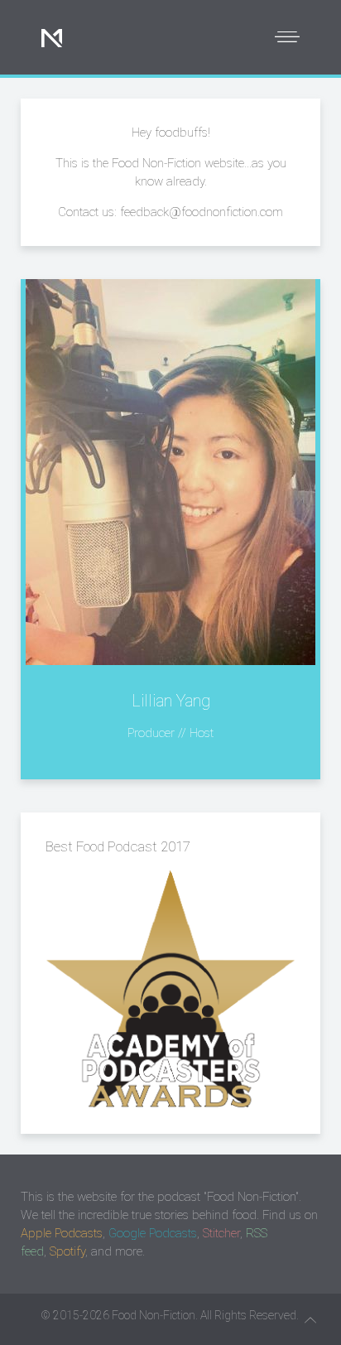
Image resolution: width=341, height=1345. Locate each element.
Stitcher (221, 1233)
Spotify (67, 1251)
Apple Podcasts (62, 1233)
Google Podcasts (152, 1233)
